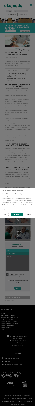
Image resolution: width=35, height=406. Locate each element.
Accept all (16, 214)
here (5, 204)
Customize (29, 214)
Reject (5, 214)
